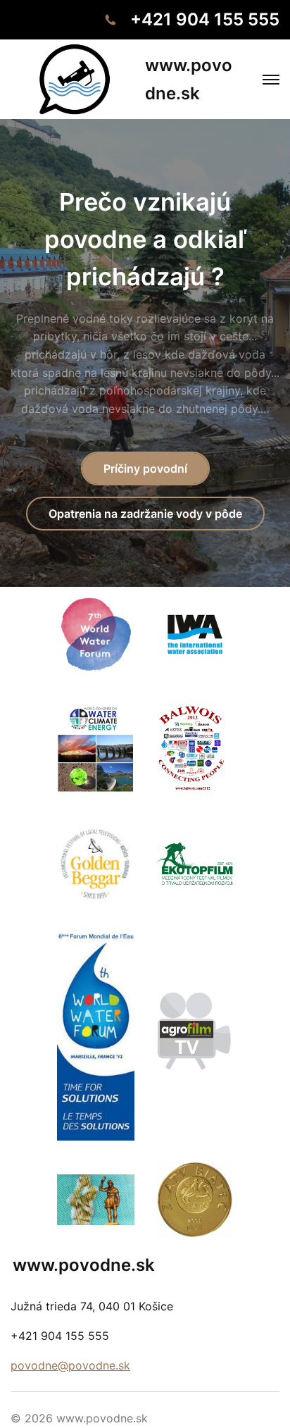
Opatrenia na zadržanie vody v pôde (145, 514)
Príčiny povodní (145, 468)
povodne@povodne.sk (70, 1365)
